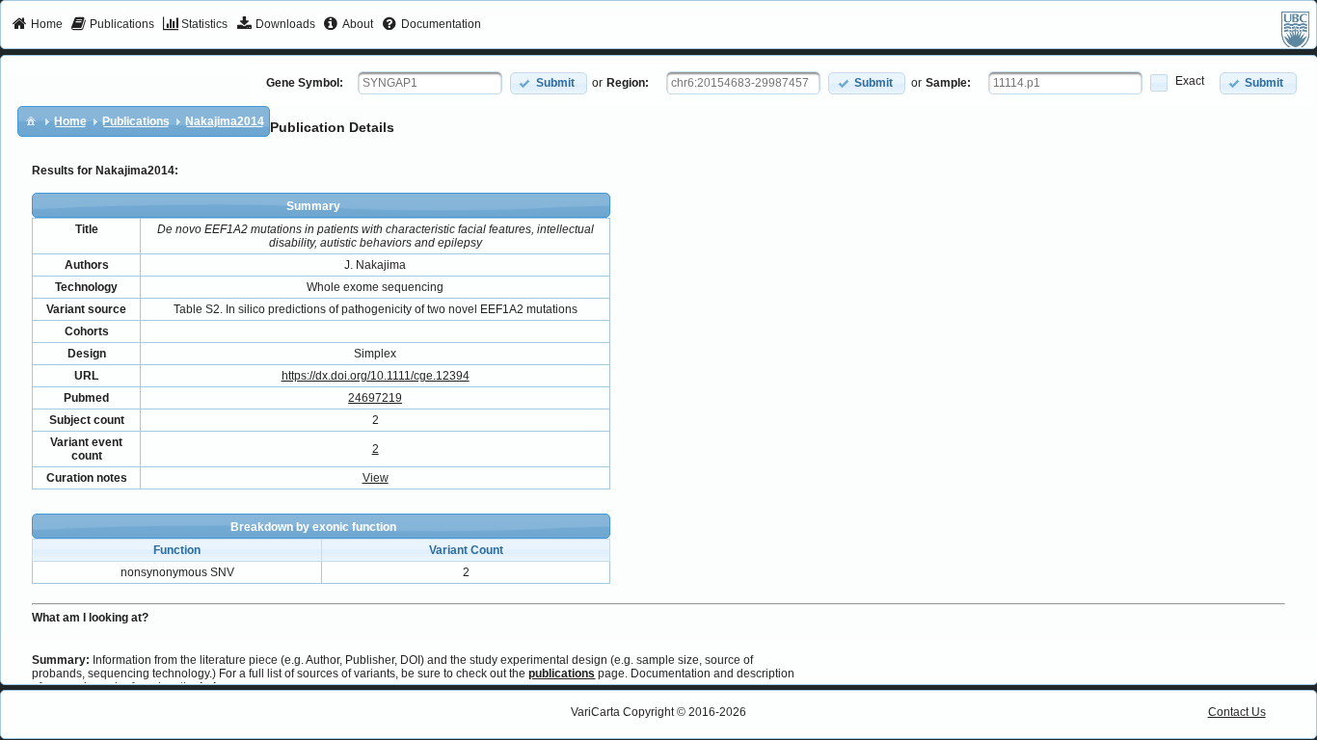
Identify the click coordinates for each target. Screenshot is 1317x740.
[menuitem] (37, 25)
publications (561, 673)
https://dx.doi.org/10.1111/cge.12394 (376, 376)
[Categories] (31, 120)
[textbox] (430, 82)
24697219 (375, 398)
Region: (627, 83)
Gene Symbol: (304, 83)
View (376, 478)
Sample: (948, 83)
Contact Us (1237, 712)
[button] (548, 83)
